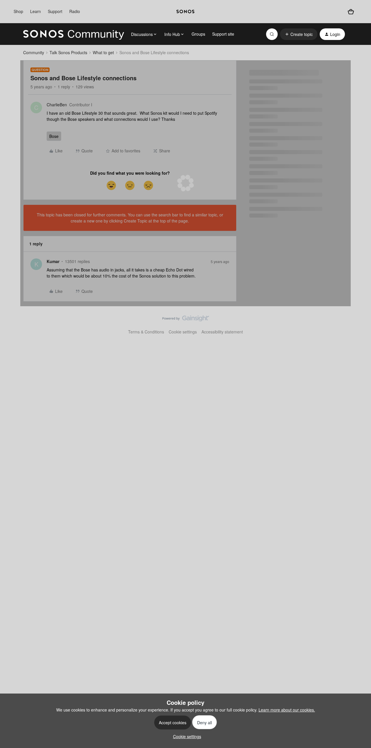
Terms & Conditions (146, 332)
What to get (103, 52)
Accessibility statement (222, 332)
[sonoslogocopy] (185, 11)
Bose (54, 136)
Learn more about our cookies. (287, 710)
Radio (74, 11)
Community (33, 52)
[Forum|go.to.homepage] (73, 34)
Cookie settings (183, 332)
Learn (35, 11)
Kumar (53, 261)
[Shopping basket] (350, 11)
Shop (18, 11)
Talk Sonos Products (68, 52)
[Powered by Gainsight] (185, 319)
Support (55, 11)
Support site (223, 34)
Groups (198, 34)
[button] (298, 34)
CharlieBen (57, 104)
